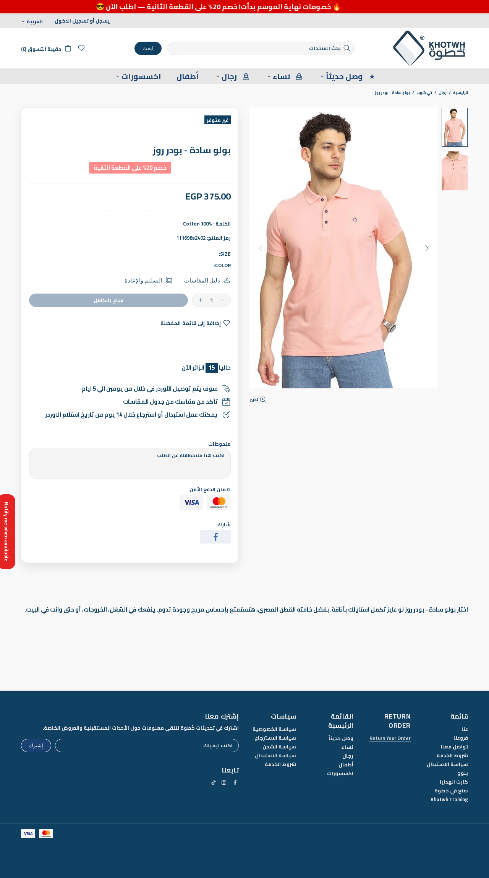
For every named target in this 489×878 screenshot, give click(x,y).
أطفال (345, 764)
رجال (443, 93)
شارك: (223, 524)
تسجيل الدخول (72, 21)
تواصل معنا (454, 746)
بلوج (462, 773)
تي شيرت (424, 93)
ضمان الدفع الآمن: (209, 489)
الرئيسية (460, 93)
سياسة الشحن (279, 746)
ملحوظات (219, 444)
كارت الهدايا (454, 782)
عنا (464, 729)
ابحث (148, 48)
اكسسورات (340, 773)
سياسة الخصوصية (274, 729)
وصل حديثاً (341, 738)
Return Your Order (390, 738)
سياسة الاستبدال (447, 764)
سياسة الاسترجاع (275, 738)
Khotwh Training (449, 799)
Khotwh (430, 48)
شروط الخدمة (452, 755)
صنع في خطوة (451, 790)
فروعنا (460, 738)
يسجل (103, 21)
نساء (347, 747)
